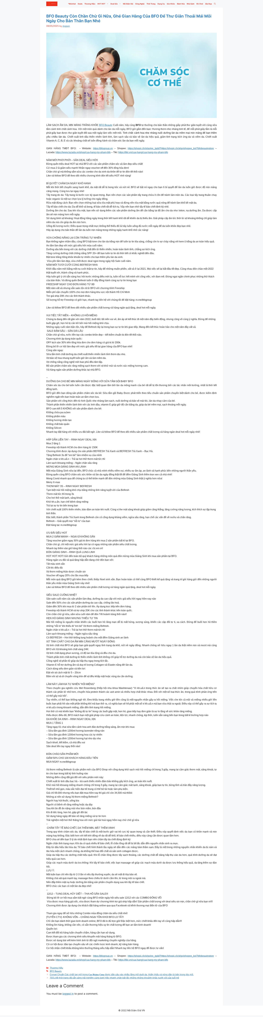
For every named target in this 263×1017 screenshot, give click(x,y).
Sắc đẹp (208, 4)
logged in (68, 993)
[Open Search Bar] (215, 4)
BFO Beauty (105, 125)
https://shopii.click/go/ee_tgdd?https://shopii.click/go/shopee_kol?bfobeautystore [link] (171, 148)
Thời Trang (151, 4)
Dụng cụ (161, 4)
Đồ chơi (199, 4)
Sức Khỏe (171, 4)
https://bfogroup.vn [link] (103, 148)
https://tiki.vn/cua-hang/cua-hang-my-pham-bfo (143, 152)
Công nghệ (139, 4)
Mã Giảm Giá (128, 4)
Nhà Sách (190, 4)
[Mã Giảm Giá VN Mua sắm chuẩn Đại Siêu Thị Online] (51, 4)
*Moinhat (72, 4)
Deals (80, 4)
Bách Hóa (181, 4)
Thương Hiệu (89, 4)
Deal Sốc (114, 4)
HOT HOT (101, 4)
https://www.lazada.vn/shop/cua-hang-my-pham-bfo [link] (83, 152)
